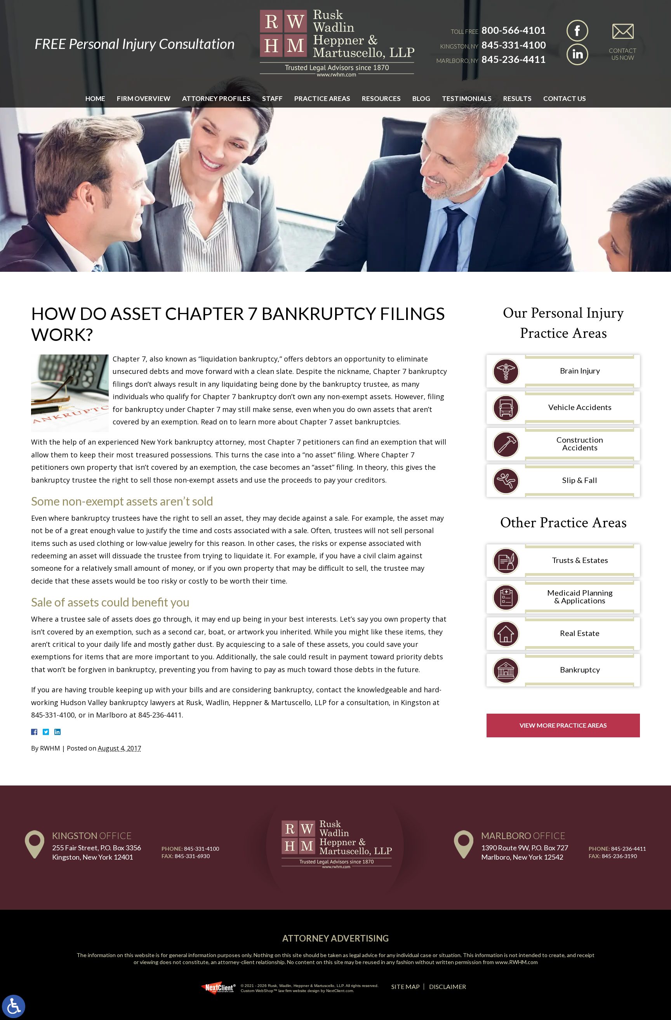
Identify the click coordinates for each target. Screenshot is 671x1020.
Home (95, 98)
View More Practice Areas (563, 725)
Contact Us (564, 98)
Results (517, 98)
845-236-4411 (514, 59)
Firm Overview (143, 98)
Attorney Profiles (216, 98)
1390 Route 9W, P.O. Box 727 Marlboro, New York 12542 (524, 852)
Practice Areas (322, 98)
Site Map (405, 986)
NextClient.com (339, 991)
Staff (272, 98)
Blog (421, 98)
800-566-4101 (514, 30)
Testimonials (467, 98)
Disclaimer (447, 986)
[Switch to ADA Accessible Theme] (13, 1006)
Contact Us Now (622, 54)
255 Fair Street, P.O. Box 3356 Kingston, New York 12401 (96, 852)
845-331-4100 (514, 44)
